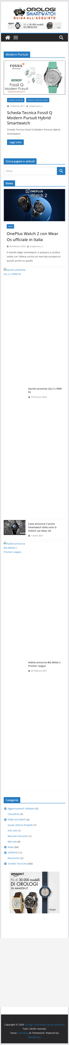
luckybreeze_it (35, 106)
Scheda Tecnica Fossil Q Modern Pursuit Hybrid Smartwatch (29, 118)
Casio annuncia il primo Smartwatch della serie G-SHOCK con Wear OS (42, 527)
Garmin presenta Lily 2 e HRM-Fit (45, 390)
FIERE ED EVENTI (17, 819)
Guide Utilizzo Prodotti (20, 825)
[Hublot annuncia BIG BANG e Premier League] (14, 667)
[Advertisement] (34, 972)
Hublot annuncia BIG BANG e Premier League (44, 664)
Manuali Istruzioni (18, 836)
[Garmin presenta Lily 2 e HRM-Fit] (14, 393)
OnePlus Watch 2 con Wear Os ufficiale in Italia (32, 236)
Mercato (12, 841)
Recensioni (14, 858)
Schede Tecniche (15, 100)
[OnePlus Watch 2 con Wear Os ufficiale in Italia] (34, 205)
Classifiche (14, 814)
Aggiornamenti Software (21, 808)
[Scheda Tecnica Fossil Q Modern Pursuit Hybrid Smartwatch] (34, 78)
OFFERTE (12, 852)
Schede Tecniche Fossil (37, 100)
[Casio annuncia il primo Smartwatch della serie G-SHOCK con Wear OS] (14, 530)
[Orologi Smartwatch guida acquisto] (8, 38)
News (10, 226)
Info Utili (12, 830)
